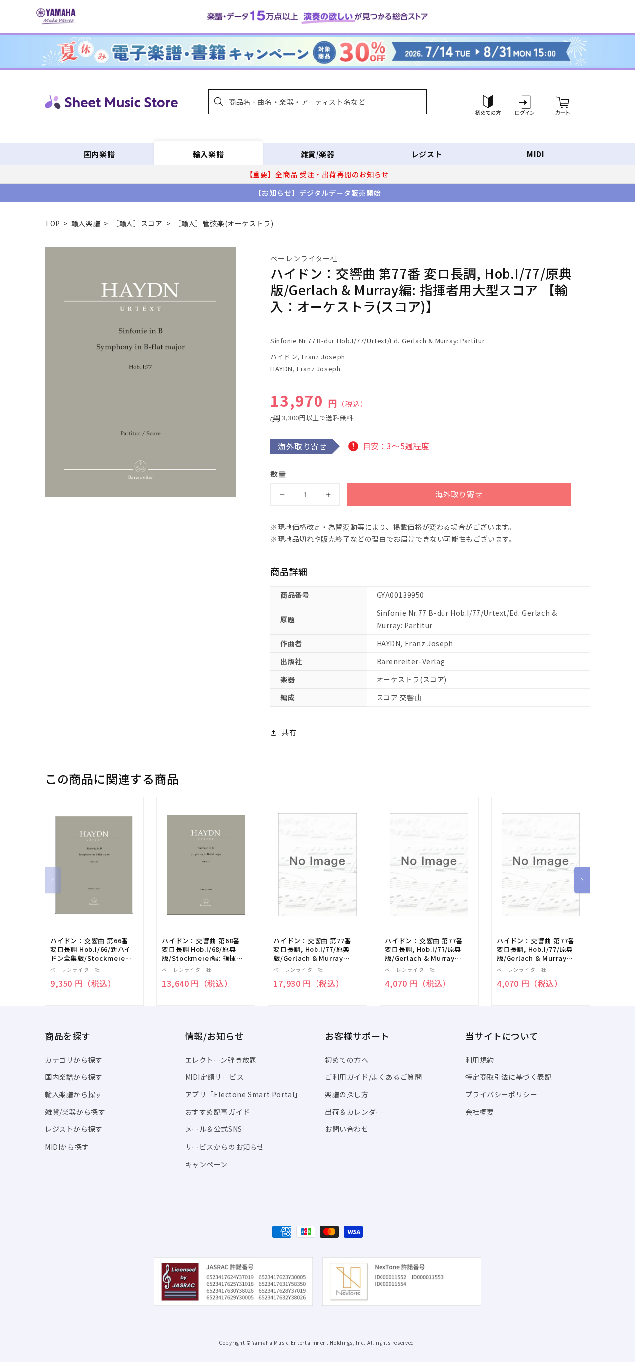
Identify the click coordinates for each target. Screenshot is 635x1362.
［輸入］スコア (137, 223)
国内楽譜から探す (74, 1077)
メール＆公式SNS (213, 1129)
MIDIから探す (67, 1147)
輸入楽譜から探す (74, 1094)
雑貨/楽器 (318, 154)
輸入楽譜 (208, 154)
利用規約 (479, 1060)
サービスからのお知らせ (225, 1147)
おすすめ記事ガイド (217, 1112)
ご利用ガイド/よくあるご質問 (373, 1077)
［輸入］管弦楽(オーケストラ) (223, 223)
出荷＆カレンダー (354, 1112)
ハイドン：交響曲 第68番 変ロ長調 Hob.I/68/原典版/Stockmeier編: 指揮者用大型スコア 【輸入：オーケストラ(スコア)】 (202, 949)
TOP (52, 223)
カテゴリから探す (74, 1060)
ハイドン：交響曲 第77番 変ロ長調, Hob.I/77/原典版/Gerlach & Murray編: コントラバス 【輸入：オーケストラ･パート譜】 (536, 949)
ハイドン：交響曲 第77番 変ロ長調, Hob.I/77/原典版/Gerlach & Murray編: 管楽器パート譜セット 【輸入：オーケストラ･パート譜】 (312, 949)
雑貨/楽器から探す (75, 1112)
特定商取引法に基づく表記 (508, 1077)
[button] (317, 101)
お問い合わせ (347, 1129)
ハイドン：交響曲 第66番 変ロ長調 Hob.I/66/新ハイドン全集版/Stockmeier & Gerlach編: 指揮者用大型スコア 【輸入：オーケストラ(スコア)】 (90, 949)
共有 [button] (289, 732)
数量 (278, 474)
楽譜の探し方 (347, 1094)
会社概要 (479, 1112)
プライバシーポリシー (501, 1094)
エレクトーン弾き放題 (221, 1060)
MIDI (535, 154)
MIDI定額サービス (214, 1077)
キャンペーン (206, 1164)
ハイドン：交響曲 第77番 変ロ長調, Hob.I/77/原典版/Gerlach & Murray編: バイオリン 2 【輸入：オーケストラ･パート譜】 (424, 949)
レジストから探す (74, 1129)
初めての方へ (347, 1060)
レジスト (426, 154)
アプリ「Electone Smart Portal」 (243, 1094)
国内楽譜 (99, 154)
